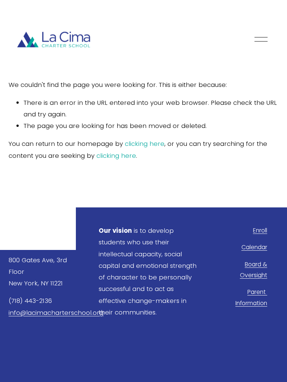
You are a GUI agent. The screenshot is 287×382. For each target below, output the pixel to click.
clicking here (144, 143)
